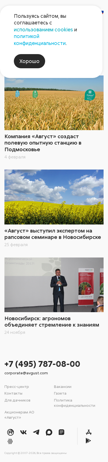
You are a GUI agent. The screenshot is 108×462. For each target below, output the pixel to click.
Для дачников (17, 400)
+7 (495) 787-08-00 (42, 364)
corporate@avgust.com (26, 372)
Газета (60, 393)
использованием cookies (43, 29)
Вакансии (62, 386)
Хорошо (29, 61)
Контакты (13, 393)
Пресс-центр (16, 386)
